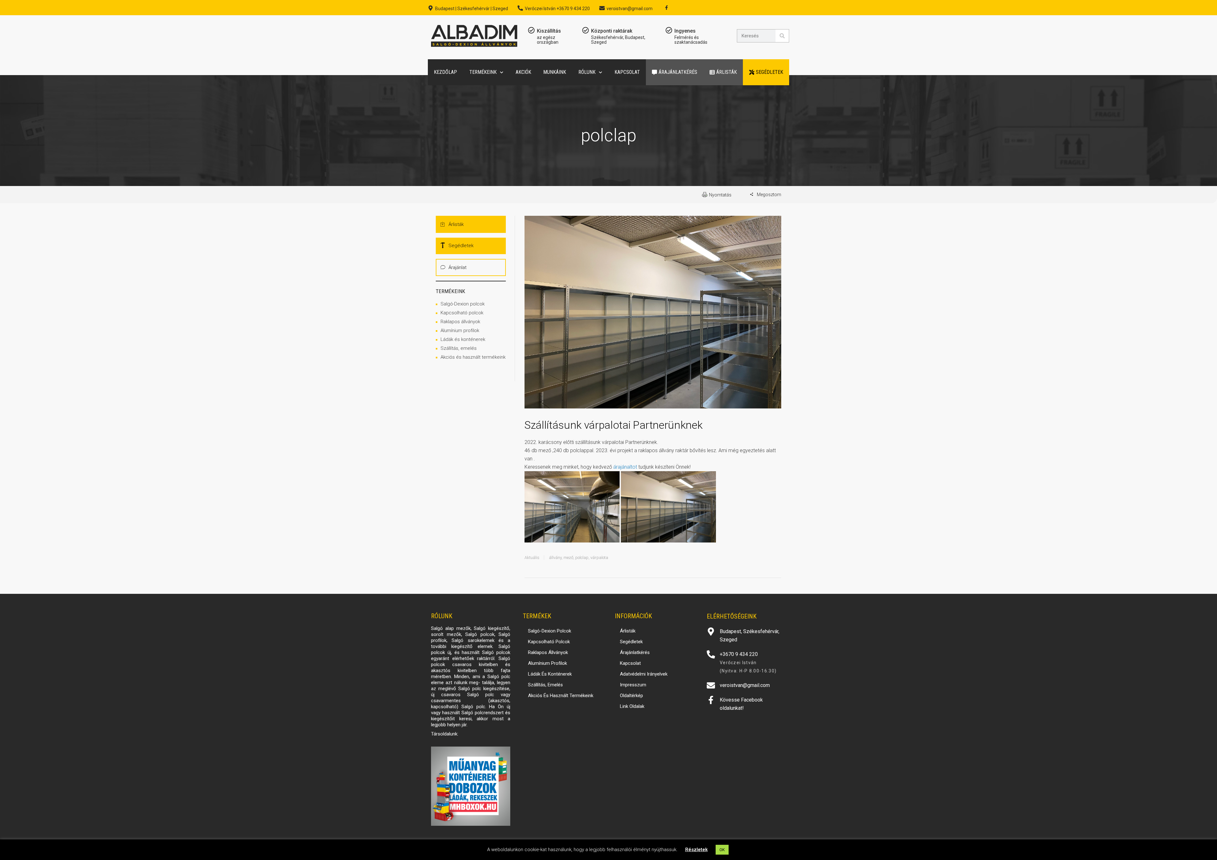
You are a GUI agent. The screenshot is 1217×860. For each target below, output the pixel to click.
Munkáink (554, 72)
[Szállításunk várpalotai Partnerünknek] (653, 316)
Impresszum (633, 685)
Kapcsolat (627, 72)
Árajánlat (457, 267)
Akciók (523, 72)
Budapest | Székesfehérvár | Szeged (471, 8)
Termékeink (483, 72)
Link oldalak (632, 706)
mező (568, 557)
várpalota (599, 557)
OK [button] (722, 849)
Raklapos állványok (460, 321)
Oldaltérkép (631, 695)
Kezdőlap (445, 72)
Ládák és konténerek (463, 339)
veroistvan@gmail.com (630, 8)
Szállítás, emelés (459, 348)
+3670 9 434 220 (739, 654)
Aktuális (532, 557)
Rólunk (587, 72)
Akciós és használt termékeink (473, 357)
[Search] (782, 35)
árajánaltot (625, 467)
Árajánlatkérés (678, 72)
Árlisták (726, 72)
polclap (582, 557)
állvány (555, 557)
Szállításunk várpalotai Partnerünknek (613, 425)
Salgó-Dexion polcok (463, 304)
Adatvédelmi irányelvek (643, 674)
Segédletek (769, 72)
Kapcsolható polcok (462, 313)
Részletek (696, 849)
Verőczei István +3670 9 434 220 (557, 8)
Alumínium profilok (460, 330)
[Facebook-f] (666, 7)
